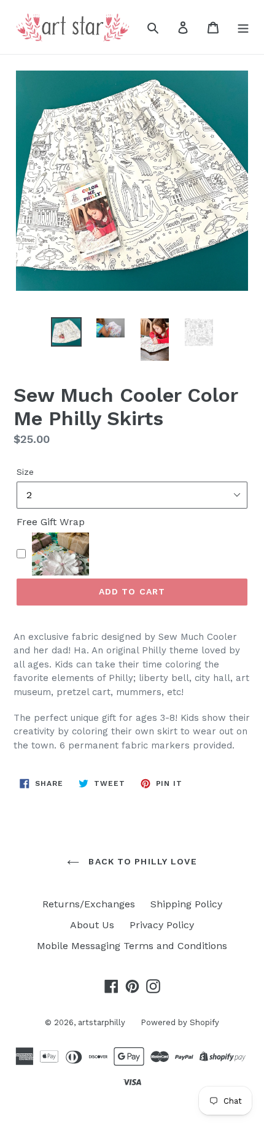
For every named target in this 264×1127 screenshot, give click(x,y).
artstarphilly (101, 1022)
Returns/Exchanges (88, 904)
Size (25, 472)
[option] (66, 332)
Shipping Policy (186, 904)
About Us (92, 925)
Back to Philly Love (140, 861)
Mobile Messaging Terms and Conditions (132, 946)
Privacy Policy (162, 925)
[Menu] (243, 27)
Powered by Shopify (180, 1022)
